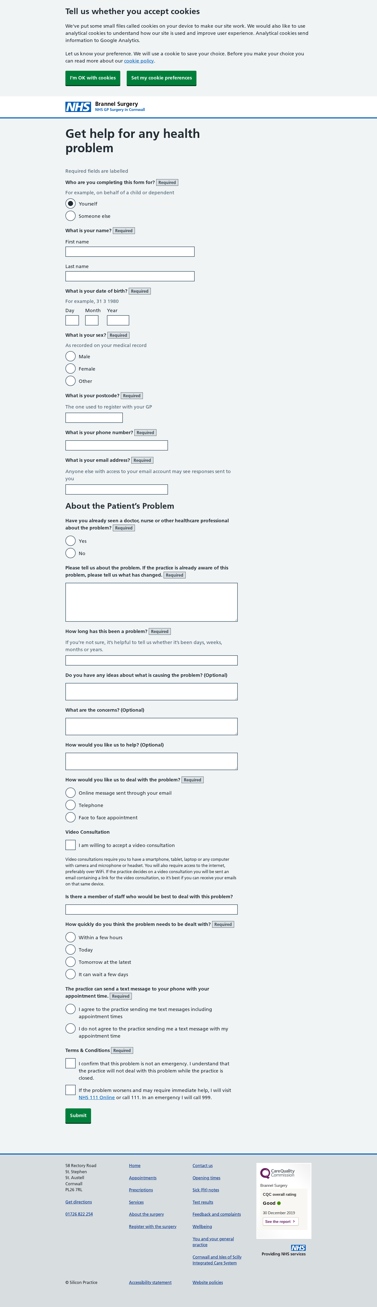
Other (85, 381)
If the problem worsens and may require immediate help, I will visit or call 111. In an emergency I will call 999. (155, 1093)
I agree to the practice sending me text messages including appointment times (145, 1012)
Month (93, 310)
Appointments (142, 1177)
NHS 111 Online (97, 1097)
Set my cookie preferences (161, 78)
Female (87, 369)
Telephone (91, 805)
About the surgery (146, 1214)
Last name (77, 266)
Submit (78, 1115)
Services (136, 1202)
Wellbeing (202, 1226)
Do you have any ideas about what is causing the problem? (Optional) (146, 675)
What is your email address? (108, 460)
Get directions (78, 1201)
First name (77, 242)
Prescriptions (141, 1189)
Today (86, 950)
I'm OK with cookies (93, 78)
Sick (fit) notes (206, 1189)
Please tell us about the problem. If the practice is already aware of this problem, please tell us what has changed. (146, 571)
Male (84, 357)
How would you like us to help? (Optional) (114, 745)
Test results (203, 1202)
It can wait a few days (103, 974)
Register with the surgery (152, 1226)
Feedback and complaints (217, 1214)
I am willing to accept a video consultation (127, 845)
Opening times (206, 1177)
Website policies (208, 1282)
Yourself (88, 204)
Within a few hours (100, 938)
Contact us (203, 1165)
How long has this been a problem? (116, 631)
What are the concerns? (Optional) (104, 710)
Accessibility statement (150, 1282)
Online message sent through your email (125, 793)
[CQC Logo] (277, 1178)
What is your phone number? (109, 432)
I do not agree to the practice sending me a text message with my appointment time (153, 1032)
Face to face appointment (108, 818)
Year (112, 310)
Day (69, 310)
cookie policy (139, 61)
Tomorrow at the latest (105, 962)
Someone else (95, 216)
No (82, 553)
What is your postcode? (103, 396)
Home (135, 1165)
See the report (278, 1221)
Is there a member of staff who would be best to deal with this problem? (149, 897)
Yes (82, 541)
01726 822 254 (79, 1214)
